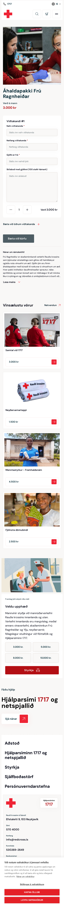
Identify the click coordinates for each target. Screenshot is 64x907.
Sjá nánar (11, 719)
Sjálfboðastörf (19, 776)
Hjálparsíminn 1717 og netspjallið (26, 755)
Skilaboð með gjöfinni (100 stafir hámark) (27, 169)
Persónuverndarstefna (27, 786)
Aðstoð (12, 743)
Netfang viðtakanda (17, 140)
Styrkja (28, 670)
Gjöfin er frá (13, 155)
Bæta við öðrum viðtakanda (19, 224)
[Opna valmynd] (56, 14)
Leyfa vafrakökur (32, 900)
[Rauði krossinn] (8, 14)
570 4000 (12, 829)
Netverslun (50, 305)
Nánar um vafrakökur (25, 876)
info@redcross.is (17, 839)
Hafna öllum (32, 892)
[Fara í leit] (37, 14)
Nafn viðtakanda (16, 126)
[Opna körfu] (47, 14)
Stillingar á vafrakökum (32, 884)
